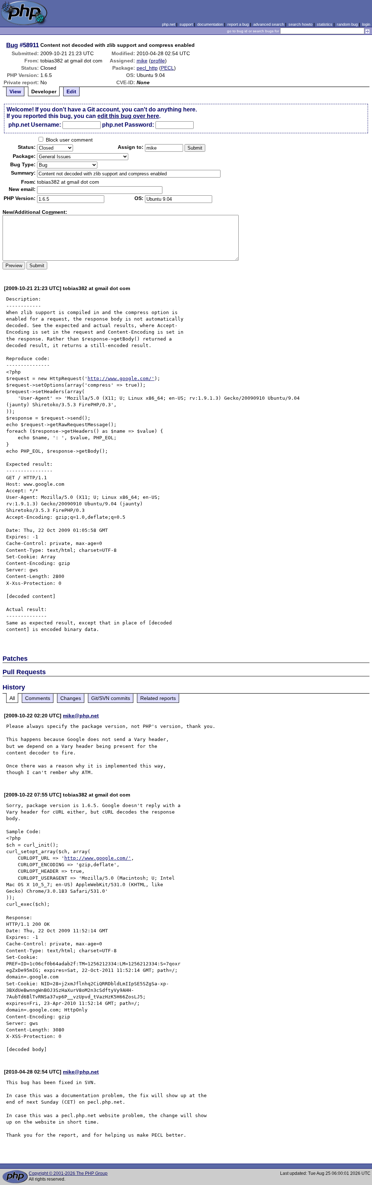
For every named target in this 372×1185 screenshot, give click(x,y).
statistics (324, 24)
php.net (168, 24)
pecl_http (147, 68)
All (12, 698)
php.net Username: (34, 125)
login (366, 24)
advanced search (268, 24)
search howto (300, 24)
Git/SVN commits (110, 698)
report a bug (238, 24)
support (186, 24)
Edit (71, 91)
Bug (12, 45)
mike (142, 61)
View (15, 91)
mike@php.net (81, 715)
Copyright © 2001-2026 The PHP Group (68, 1173)
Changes (70, 698)
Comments (37, 698)
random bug (347, 24)
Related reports (158, 698)
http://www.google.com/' (121, 378)
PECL (167, 68)
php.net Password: (128, 125)
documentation (210, 24)
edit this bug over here (128, 116)
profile (158, 61)
